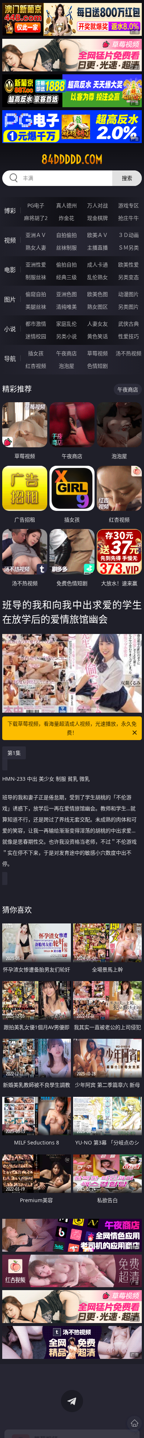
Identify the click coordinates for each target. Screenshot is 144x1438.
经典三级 (66, 277)
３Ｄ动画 (128, 234)
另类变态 (128, 277)
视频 (10, 240)
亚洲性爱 (35, 264)
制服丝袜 (35, 277)
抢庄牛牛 (128, 217)
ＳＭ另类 (128, 247)
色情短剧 (97, 365)
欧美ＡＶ (97, 234)
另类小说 (66, 336)
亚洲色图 (66, 294)
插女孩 (36, 353)
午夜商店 (66, 353)
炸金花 (66, 217)
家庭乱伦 (66, 323)
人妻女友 (97, 323)
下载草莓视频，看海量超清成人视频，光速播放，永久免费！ (72, 728)
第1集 (14, 752)
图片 (10, 299)
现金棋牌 (97, 217)
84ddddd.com (72, 159)
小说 (10, 329)
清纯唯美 (66, 306)
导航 (10, 359)
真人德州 (66, 205)
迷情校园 (35, 336)
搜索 (127, 178)
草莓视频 (97, 353)
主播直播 (97, 247)
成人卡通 (97, 264)
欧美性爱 (128, 264)
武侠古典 (128, 323)
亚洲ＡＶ (35, 234)
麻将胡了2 (36, 217)
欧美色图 (97, 294)
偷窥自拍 (35, 294)
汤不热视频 (128, 353)
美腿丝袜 (35, 306)
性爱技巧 (128, 336)
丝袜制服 (66, 247)
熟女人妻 (35, 247)
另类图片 (128, 306)
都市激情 (35, 323)
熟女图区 (97, 306)
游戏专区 (128, 205)
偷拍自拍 (66, 264)
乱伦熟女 (97, 277)
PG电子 (35, 205)
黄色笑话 (97, 336)
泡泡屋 (66, 365)
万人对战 (97, 205)
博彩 (10, 211)
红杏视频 (35, 365)
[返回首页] (134, 1423)
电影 (10, 270)
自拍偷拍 (66, 234)
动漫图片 (128, 294)
